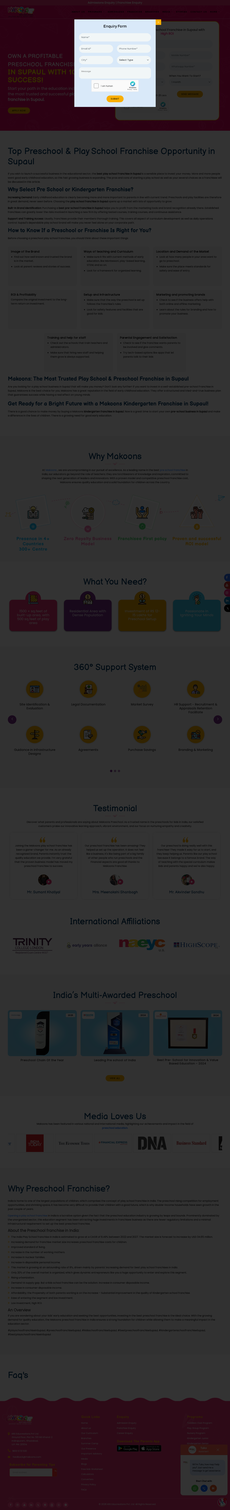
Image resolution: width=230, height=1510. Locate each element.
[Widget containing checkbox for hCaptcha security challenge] (115, 86)
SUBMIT (115, 98)
